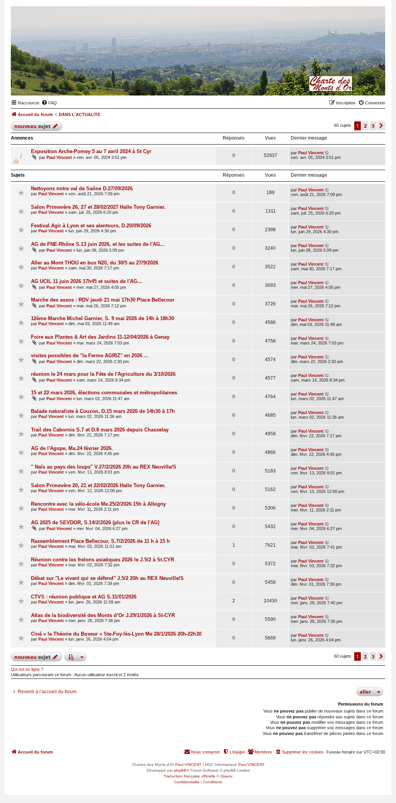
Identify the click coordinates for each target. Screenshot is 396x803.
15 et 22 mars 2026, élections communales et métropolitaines (104, 393)
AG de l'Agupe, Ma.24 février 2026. (72, 448)
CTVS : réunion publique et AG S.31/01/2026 (84, 597)
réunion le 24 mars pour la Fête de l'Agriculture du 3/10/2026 (103, 374)
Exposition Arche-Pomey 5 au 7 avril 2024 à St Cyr (91, 151)
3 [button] (373, 125)
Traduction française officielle (189, 776)
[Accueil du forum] (341, 83)
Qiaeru (226, 776)
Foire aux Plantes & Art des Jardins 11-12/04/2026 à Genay (100, 337)
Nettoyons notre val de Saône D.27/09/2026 (82, 188)
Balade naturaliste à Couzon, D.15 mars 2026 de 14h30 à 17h (103, 411)
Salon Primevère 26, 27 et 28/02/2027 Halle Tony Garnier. (98, 207)
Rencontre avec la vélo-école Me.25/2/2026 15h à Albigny (98, 504)
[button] (381, 125)
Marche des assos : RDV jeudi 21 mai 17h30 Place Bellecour (102, 300)
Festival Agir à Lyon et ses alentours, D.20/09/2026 (91, 225)
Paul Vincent (59, 157)
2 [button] (365, 125)
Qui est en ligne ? (27, 669)
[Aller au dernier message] (327, 152)
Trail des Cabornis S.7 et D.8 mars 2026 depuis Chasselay (100, 430)
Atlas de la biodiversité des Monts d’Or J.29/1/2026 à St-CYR (103, 615)
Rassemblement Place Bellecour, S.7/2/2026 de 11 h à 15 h (100, 541)
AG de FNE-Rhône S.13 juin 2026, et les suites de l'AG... (98, 244)
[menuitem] (49, 102)
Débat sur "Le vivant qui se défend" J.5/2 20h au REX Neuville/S (107, 578)
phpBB (180, 770)
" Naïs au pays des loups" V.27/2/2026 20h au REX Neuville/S (103, 467)
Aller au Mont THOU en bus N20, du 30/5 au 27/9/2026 (94, 263)
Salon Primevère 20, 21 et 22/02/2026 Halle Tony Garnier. (98, 485)
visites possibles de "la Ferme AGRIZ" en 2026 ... (89, 355)
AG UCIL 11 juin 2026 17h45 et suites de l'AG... (86, 281)
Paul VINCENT (188, 764)
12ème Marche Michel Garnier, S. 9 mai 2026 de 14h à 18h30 (102, 318)
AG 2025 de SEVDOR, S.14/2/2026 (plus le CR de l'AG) (95, 522)
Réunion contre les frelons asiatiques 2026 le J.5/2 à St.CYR (102, 560)
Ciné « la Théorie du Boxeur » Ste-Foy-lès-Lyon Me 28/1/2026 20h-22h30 (116, 634)
